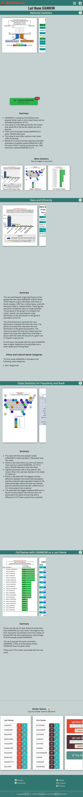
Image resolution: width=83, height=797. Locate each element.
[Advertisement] (24, 76)
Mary (45, 575)
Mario (45, 572)
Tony (45, 600)
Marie (45, 595)
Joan (45, 592)
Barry (45, 615)
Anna (45, 610)
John (45, 570)
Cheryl (45, 585)
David (45, 587)
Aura (45, 612)
